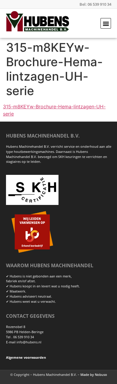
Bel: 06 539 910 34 (95, 4)
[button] (105, 23)
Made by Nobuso (93, 374)
